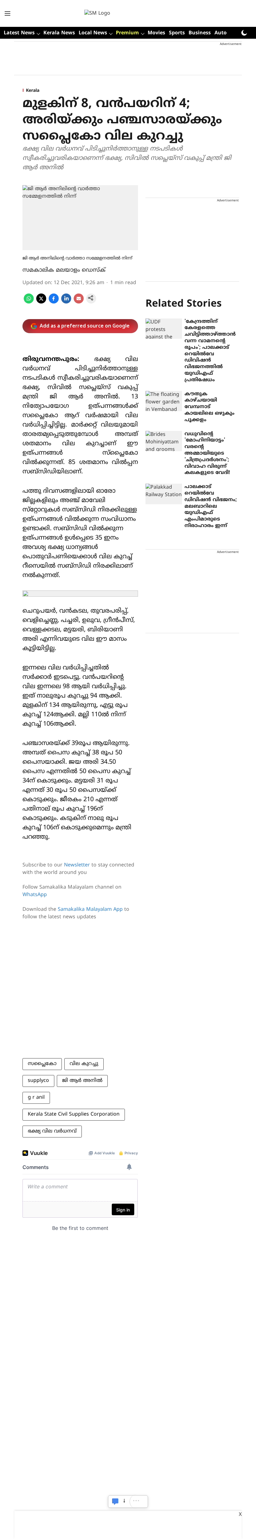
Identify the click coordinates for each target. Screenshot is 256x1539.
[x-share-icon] (41, 302)
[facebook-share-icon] (54, 302)
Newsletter (77, 865)
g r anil (36, 1097)
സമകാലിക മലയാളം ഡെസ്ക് (64, 270)
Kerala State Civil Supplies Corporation (74, 1114)
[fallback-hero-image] (163, 328)
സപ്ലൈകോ (42, 1064)
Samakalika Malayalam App (90, 909)
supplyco (38, 1081)
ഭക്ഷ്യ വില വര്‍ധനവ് (52, 1131)
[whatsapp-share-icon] (29, 302)
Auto (220, 33)
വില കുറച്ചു (84, 1064)
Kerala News (59, 33)
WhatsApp (34, 895)
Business (200, 33)
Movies (156, 33)
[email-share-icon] (79, 302)
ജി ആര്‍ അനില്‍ (82, 1081)
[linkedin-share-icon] (66, 302)
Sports (177, 33)
